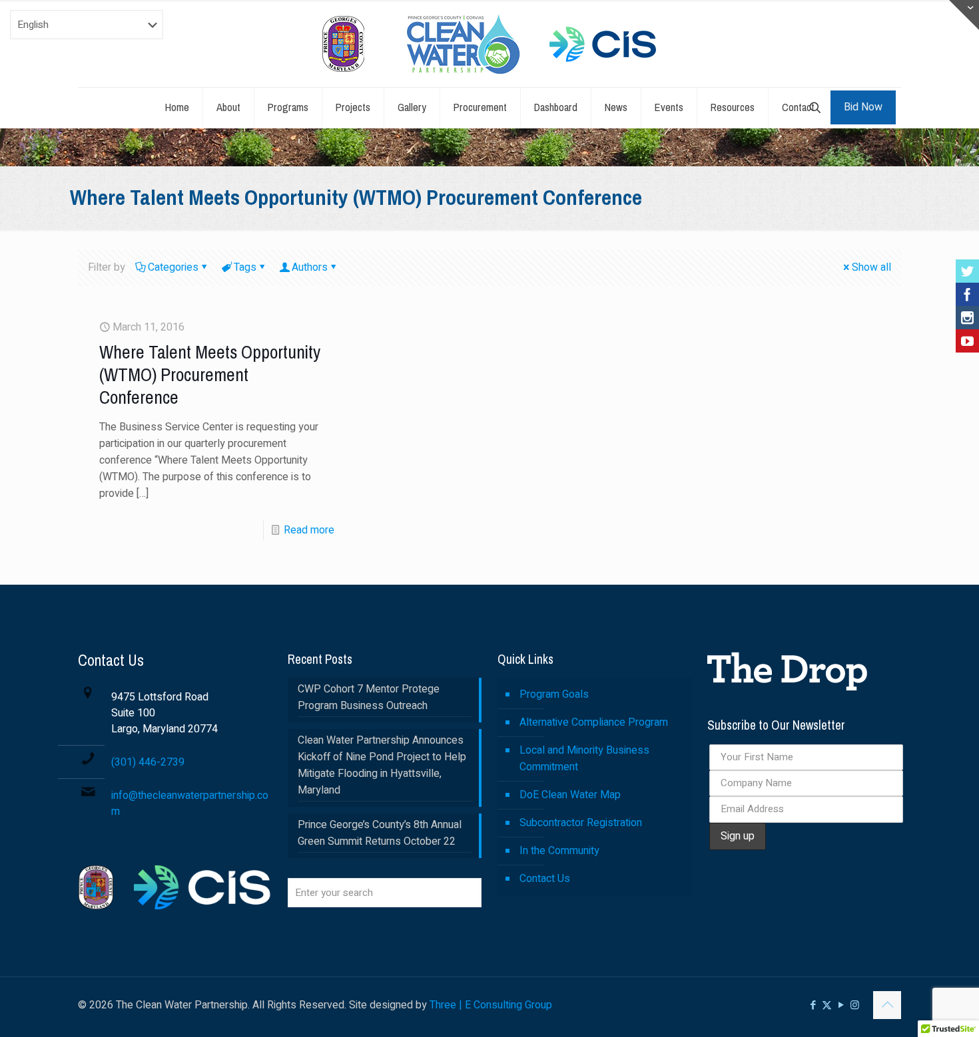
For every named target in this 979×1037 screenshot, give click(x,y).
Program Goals (554, 694)
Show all (871, 267)
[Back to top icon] (887, 1005)
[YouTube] (967, 341)
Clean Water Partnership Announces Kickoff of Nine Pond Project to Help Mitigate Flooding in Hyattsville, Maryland (382, 765)
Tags (245, 267)
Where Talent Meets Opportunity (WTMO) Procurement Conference (209, 374)
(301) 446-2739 (147, 762)
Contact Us (544, 879)
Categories (173, 267)
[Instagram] (967, 317)
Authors (310, 267)
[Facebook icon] (813, 1005)
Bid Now (863, 107)
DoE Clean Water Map (570, 795)
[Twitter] (967, 271)
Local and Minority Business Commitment (584, 758)
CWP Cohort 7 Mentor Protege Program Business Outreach (369, 697)
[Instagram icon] (855, 1005)
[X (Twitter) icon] (827, 1005)
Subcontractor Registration (580, 823)
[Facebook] (967, 294)
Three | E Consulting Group (491, 1005)
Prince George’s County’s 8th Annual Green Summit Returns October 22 (380, 833)
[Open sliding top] (964, 15)
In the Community (559, 851)
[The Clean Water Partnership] (489, 43)
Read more (309, 530)
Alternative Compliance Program (593, 722)
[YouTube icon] (841, 1005)
